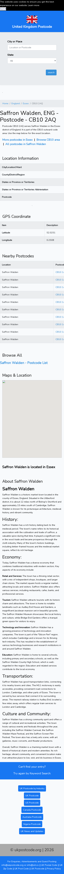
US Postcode (32, 802)
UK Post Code (22, 868)
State (10, 55)
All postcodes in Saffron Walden (25, 144)
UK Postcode (32, 795)
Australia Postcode (32, 816)
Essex (26, 103)
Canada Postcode (32, 809)
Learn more (33, 5)
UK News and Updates (32, 831)
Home (5, 103)
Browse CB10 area (48, 140)
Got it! (3, 8)
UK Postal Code (49, 865)
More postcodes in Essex (17, 140)
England (15, 103)
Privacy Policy (54, 868)
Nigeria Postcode (32, 824)
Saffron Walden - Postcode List (24, 362)
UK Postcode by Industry (32, 788)
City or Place (14, 41)
